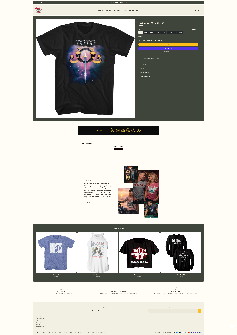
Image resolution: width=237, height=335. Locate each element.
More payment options (168, 51)
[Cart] (201, 10)
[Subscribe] (199, 311)
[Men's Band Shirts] (56, 255)
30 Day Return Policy (145, 76)
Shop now (88, 202)
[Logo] (38, 10)
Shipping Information (145, 72)
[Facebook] (38, 2)
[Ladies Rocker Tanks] (97, 255)
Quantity (140, 36)
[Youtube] (41, 2)
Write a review (118, 149)
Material (142, 68)
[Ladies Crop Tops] (139, 255)
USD (38, 332)
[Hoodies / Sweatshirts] (180, 255)
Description (143, 64)
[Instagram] (35, 2)
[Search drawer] (195, 10)
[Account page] (198, 10)
